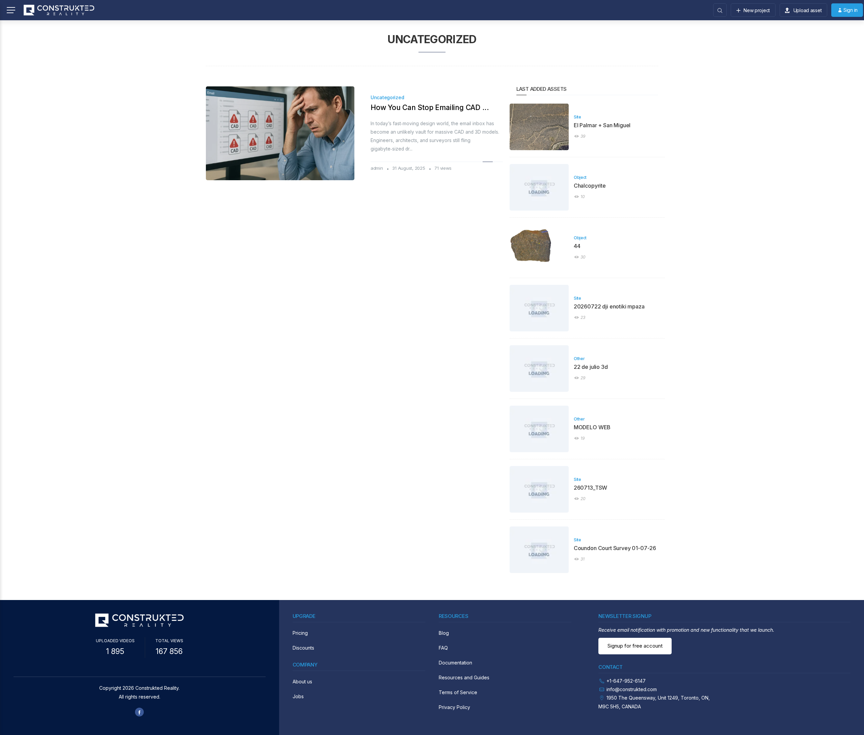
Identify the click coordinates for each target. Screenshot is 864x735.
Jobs (298, 696)
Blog (444, 633)
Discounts (303, 648)
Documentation (455, 662)
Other (579, 358)
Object (580, 177)
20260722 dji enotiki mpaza (609, 306)
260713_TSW (590, 487)
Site (577, 116)
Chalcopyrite (590, 185)
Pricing (300, 633)
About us (302, 681)
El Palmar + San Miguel (602, 125)
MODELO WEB (592, 427)
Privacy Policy (454, 707)
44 (577, 246)
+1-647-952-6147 (626, 681)
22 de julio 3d (591, 366)
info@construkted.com (631, 689)
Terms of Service (458, 692)
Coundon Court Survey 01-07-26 (615, 548)
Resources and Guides (464, 677)
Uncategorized (387, 97)
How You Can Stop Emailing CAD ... (430, 107)
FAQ (443, 648)
